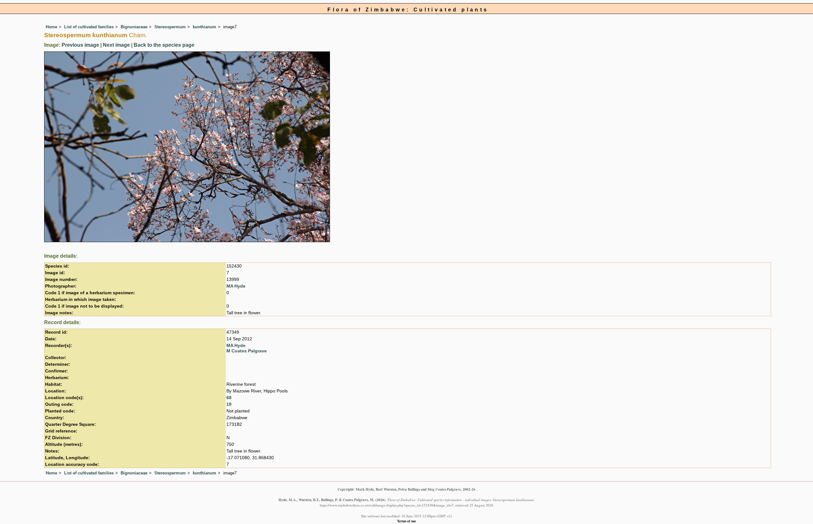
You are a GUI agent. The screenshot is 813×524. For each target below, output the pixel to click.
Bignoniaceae (134, 26)
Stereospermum (170, 26)
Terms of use (406, 521)
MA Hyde (235, 286)
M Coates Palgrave (246, 351)
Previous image (80, 45)
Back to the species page (164, 45)
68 (229, 397)
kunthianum (204, 26)
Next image (116, 45)
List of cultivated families (89, 26)
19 (229, 404)
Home (51, 26)
